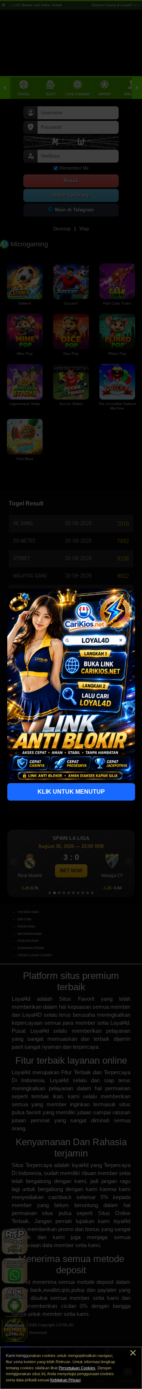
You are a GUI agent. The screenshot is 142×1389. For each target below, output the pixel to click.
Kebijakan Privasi (65, 1380)
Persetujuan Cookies (77, 1368)
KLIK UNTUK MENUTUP (71, 792)
